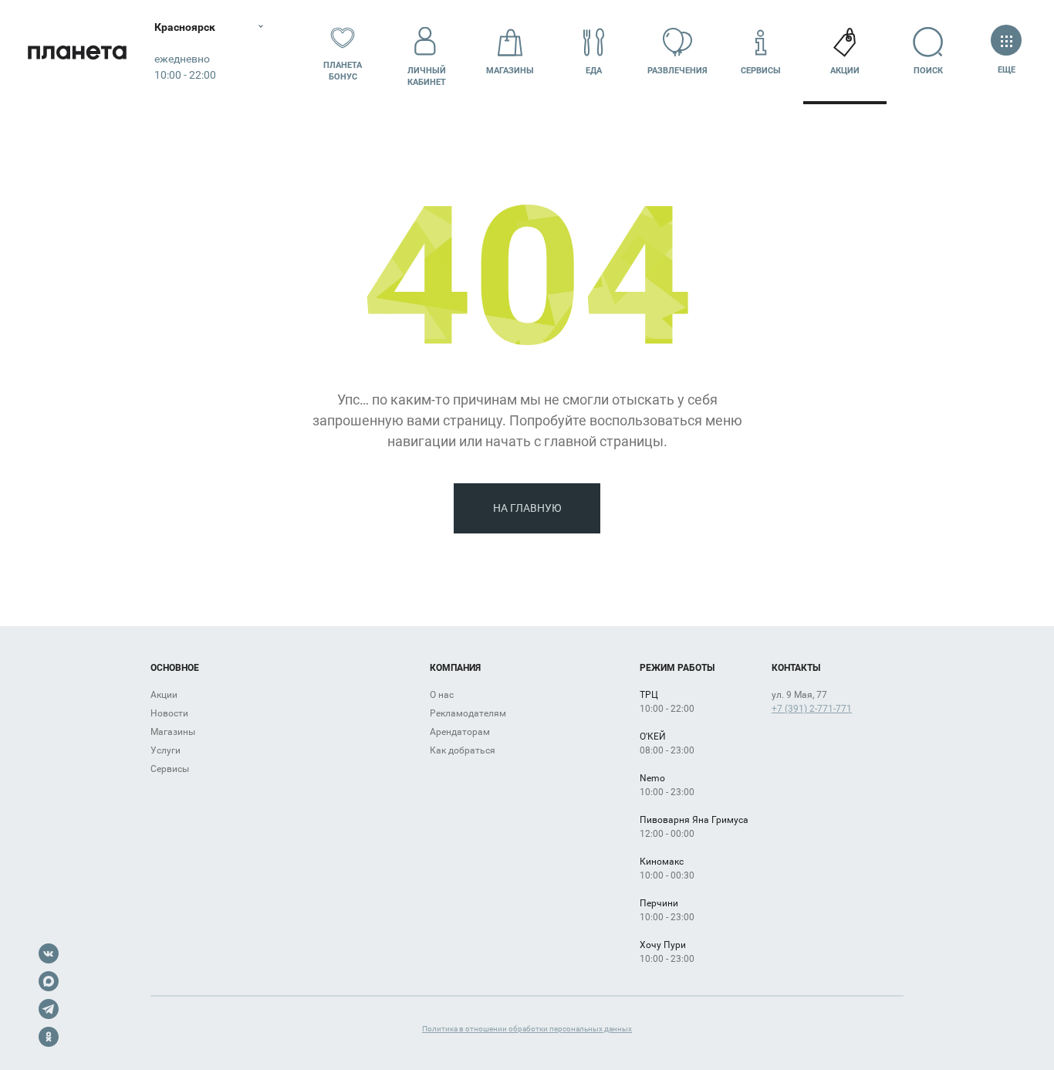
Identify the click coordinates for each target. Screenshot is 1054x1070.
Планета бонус (342, 71)
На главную (527, 508)
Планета (77, 52)
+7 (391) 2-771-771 (812, 708)
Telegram (49, 1009)
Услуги (165, 750)
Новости (169, 713)
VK (49, 953)
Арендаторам (460, 731)
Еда (594, 71)
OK (49, 1037)
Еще (1006, 70)
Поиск (928, 71)
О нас (442, 694)
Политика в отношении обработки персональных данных (527, 1028)
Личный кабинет (426, 76)
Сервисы (761, 71)
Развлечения (677, 71)
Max (49, 981)
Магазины (510, 71)
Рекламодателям (468, 713)
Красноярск (184, 27)
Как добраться (462, 750)
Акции (845, 71)
